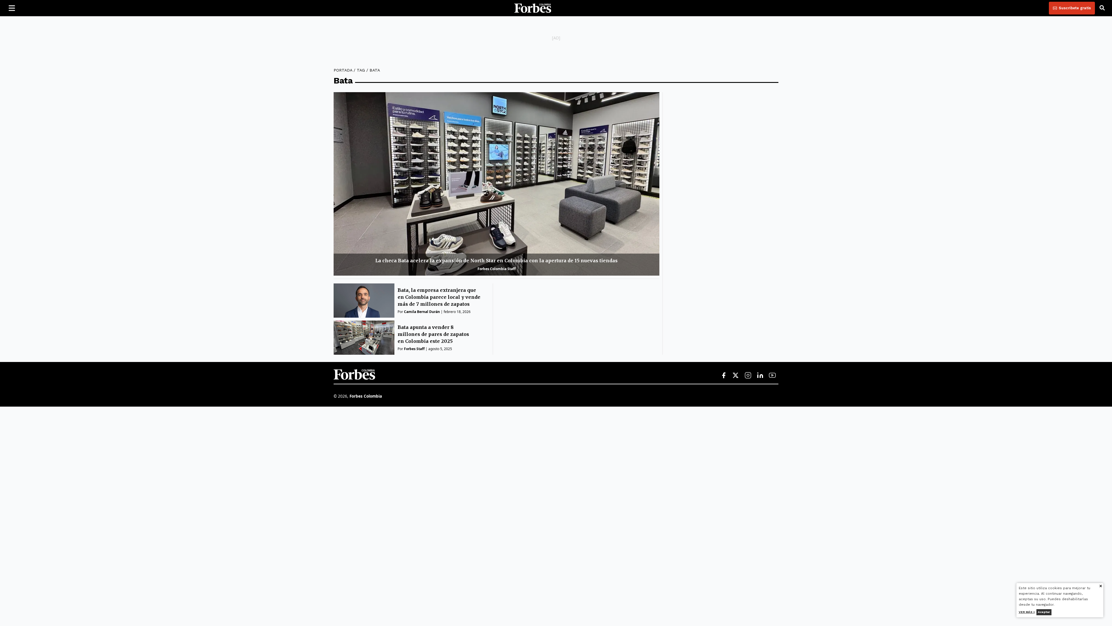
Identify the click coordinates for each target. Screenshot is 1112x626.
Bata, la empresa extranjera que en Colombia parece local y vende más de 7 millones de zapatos (439, 297)
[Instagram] (748, 375)
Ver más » (1027, 612)
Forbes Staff (414, 348)
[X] (735, 375)
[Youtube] (772, 375)
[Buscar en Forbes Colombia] (1102, 8)
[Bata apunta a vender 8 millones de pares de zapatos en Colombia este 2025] (364, 338)
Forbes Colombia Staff (496, 268)
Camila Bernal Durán (422, 311)
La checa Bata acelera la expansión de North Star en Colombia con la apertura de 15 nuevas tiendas (496, 260)
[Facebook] (723, 375)
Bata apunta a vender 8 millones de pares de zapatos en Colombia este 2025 (433, 334)
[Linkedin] (760, 375)
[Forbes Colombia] (532, 8)
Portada (343, 70)
